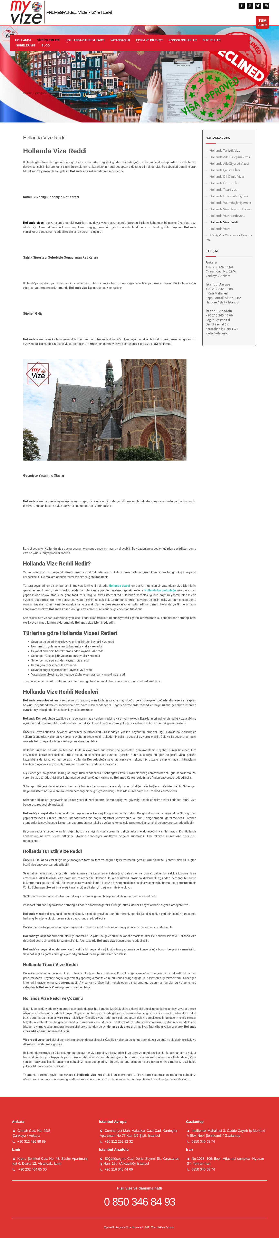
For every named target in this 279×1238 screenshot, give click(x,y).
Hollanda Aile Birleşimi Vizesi (230, 157)
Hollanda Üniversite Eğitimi (229, 196)
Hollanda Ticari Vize (223, 189)
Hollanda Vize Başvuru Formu (231, 209)
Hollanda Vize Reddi (224, 222)
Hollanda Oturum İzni (225, 183)
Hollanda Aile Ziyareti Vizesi (229, 163)
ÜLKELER (262, 22)
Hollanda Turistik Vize (225, 150)
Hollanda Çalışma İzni (225, 170)
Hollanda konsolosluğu (160, 590)
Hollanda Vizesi (220, 229)
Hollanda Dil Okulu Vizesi (227, 176)
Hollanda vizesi (120, 585)
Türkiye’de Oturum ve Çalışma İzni (229, 237)
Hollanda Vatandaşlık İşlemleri (231, 203)
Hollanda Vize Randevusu (227, 216)
